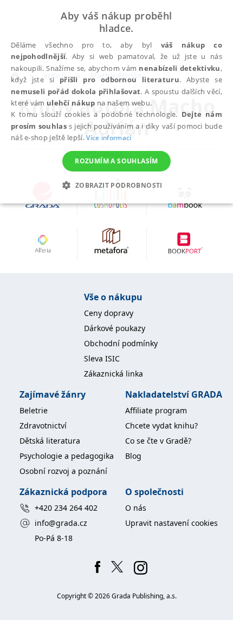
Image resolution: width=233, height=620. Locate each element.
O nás (135, 508)
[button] (116, 185)
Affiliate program (156, 410)
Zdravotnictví (43, 425)
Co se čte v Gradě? (158, 441)
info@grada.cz (61, 523)
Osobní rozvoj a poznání (63, 471)
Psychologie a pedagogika (67, 456)
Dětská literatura (50, 441)
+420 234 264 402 (66, 508)
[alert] (116, 101)
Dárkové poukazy (114, 328)
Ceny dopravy (108, 313)
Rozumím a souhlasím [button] (116, 161)
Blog (133, 456)
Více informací (108, 137)
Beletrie (34, 410)
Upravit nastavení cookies (171, 523)
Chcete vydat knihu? (161, 425)
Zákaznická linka (113, 373)
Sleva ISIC (102, 358)
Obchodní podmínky (121, 343)
